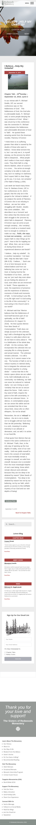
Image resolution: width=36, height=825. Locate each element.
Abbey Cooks (12, 34)
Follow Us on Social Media (12, 807)
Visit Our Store (8, 789)
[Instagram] (18, 729)
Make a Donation (9, 792)
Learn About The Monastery (12, 741)
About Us (7, 747)
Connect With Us (8, 801)
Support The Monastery (10, 786)
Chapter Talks (18, 29)
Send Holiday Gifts (10, 795)
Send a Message (9, 804)
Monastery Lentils (10, 563)
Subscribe (18, 659)
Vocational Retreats (10, 769)
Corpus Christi (9, 541)
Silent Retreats (8, 767)
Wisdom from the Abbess (12, 752)
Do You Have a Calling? (11, 757)
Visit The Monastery (9, 764)
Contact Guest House (11, 775)
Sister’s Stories (8, 754)
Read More (7, 551)
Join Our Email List (9, 812)
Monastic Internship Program (13, 772)
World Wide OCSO (9, 782)
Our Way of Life (9, 749)
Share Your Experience (11, 797)
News (26, 34)
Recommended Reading (11, 760)
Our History (7, 744)
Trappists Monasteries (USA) (12, 779)
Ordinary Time (10, 501)
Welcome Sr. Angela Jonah (12, 587)
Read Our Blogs (9, 810)
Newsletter (7, 815)
